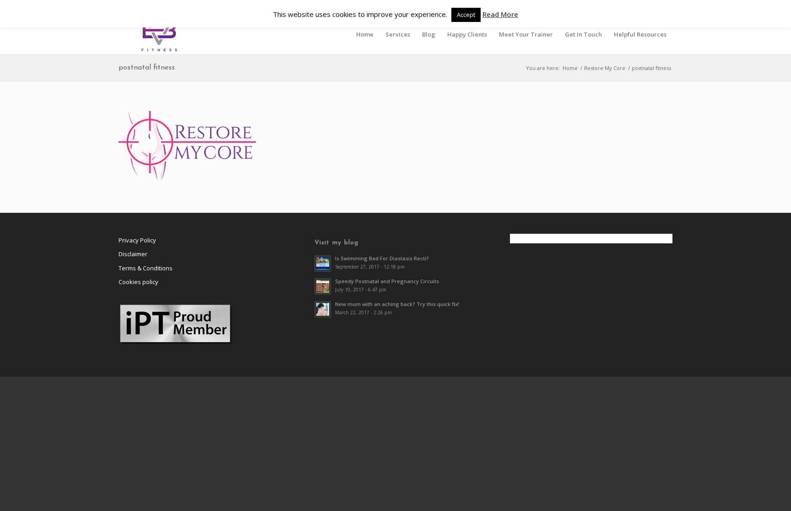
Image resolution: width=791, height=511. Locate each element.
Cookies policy (138, 282)
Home (570, 68)
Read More (500, 14)
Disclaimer (133, 254)
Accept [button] (466, 15)
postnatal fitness (147, 67)
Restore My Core (604, 68)
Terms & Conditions (146, 268)
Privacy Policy (137, 240)
